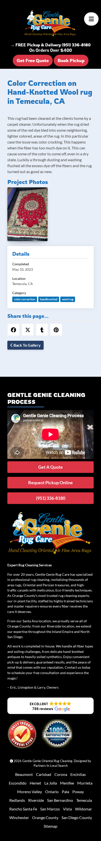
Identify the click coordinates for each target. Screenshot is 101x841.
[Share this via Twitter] (28, 329)
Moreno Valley (29, 791)
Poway (78, 791)
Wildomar (83, 808)
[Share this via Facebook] (13, 329)
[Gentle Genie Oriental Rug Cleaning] (50, 23)
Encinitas (78, 774)
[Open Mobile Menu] (91, 19)
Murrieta (84, 783)
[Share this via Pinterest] (56, 329)
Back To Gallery (27, 345)
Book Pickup (71, 60)
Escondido (17, 783)
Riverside (36, 800)
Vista (67, 808)
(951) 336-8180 (50, 498)
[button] (50, 706)
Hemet (35, 783)
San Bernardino (60, 800)
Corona (60, 774)
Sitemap (50, 826)
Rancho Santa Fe (23, 808)
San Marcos (50, 808)
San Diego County (77, 817)
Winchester (19, 817)
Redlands (17, 800)
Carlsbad (43, 774)
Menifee (67, 783)
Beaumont (24, 774)
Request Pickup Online (50, 482)
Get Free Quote (33, 60)
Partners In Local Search (51, 766)
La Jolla (50, 783)
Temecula (84, 800)
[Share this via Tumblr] (42, 329)
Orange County (45, 817)
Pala (65, 791)
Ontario (52, 791)
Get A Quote (50, 467)
